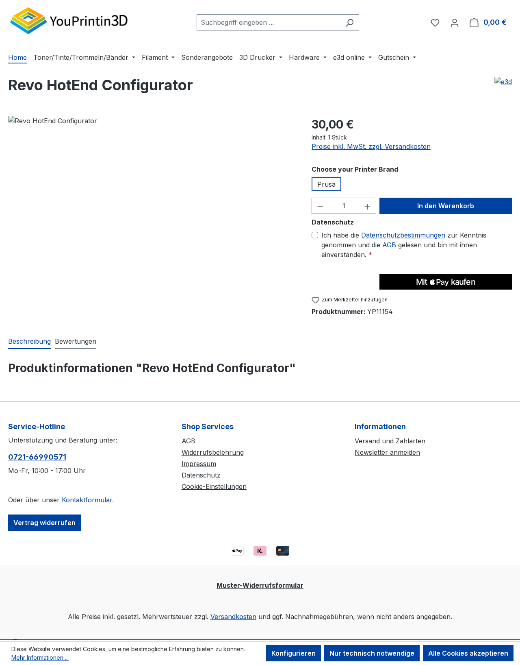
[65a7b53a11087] (151, 203)
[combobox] (268, 22)
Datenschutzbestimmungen (403, 235)
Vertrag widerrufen (44, 523)
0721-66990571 (37, 457)
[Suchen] (349, 22)
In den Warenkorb (445, 206)
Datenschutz (201, 475)
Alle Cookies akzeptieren (468, 653)
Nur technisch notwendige (371, 653)
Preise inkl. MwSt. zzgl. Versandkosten (371, 146)
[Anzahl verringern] (320, 206)
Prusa (326, 184)
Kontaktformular (87, 500)
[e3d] (503, 82)
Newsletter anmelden (387, 452)
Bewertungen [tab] (75, 341)
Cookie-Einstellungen (214, 486)
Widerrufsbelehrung (213, 452)
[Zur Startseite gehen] (69, 20)
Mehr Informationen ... (40, 657)
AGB (389, 245)
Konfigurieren (293, 653)
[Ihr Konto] (454, 22)
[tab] (29, 341)
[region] (151, 203)
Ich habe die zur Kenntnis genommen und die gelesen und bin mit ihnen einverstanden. (403, 245)
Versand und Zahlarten (390, 441)
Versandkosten (233, 617)
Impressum (199, 464)
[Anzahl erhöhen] (367, 206)
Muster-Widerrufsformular (260, 585)
